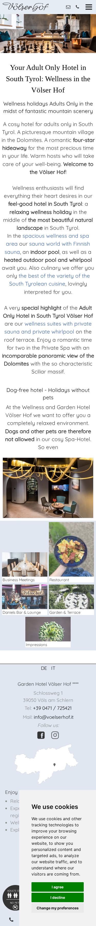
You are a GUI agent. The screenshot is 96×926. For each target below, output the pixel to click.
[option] (48, 33)
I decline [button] (57, 897)
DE (44, 668)
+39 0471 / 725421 (52, 708)
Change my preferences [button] (58, 908)
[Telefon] (12, 919)
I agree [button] (57, 887)
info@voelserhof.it (53, 717)
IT (53, 668)
